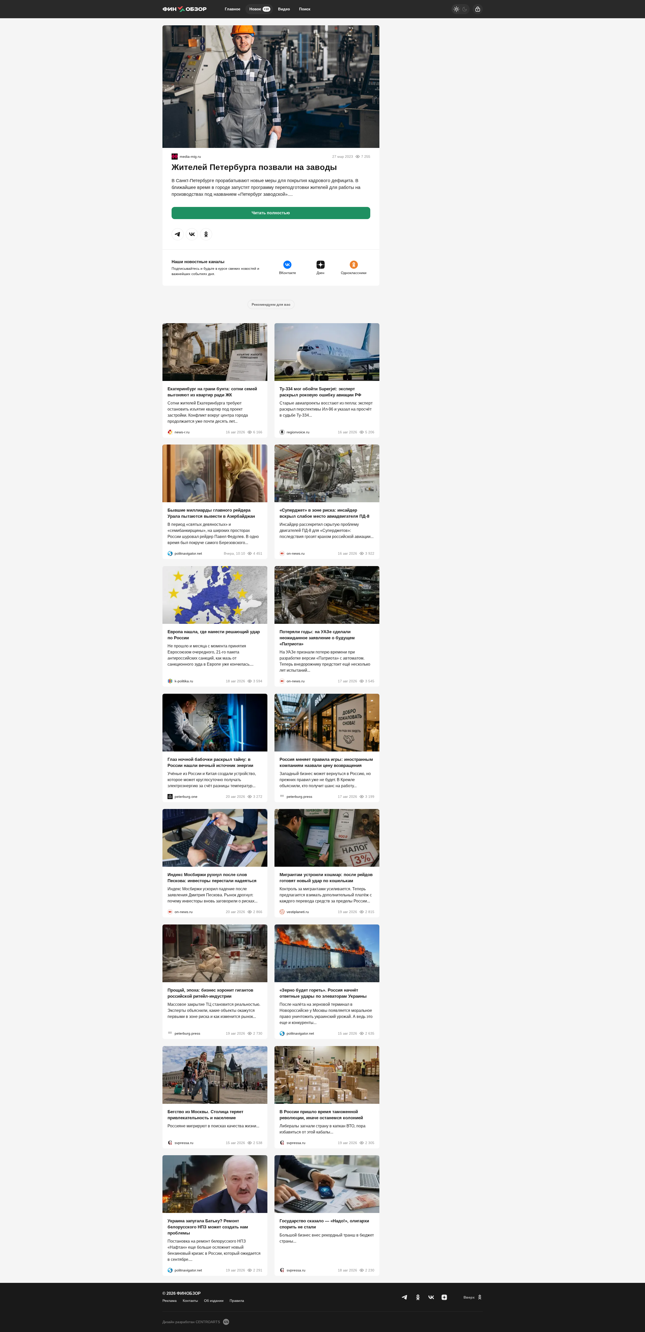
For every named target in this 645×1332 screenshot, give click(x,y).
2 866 (257, 912)
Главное (232, 9)
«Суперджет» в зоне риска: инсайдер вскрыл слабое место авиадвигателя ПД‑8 (324, 513)
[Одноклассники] (418, 1297)
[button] (178, 234)
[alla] (175, 156)
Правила (237, 1301)
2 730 (257, 1033)
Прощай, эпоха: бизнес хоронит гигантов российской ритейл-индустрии (210, 993)
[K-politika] (170, 681)
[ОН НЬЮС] (282, 553)
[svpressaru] (170, 1142)
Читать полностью (271, 213)
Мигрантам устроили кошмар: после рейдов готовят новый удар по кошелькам (326, 877)
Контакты (190, 1301)
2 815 (369, 912)
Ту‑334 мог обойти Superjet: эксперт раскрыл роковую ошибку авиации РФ (320, 391)
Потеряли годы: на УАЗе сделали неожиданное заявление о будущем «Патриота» (317, 637)
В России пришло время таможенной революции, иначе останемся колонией (321, 1114)
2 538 (257, 1143)
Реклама (169, 1301)
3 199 (369, 796)
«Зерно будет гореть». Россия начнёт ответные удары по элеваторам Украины (323, 993)
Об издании (214, 1301)
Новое (259, 9)
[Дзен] (444, 1297)
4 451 (257, 553)
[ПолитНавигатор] (170, 553)
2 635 (369, 1033)
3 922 (369, 553)
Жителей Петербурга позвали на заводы (254, 167)
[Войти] (478, 9)
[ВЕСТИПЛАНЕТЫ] (282, 911)
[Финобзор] (184, 9)
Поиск (304, 9)
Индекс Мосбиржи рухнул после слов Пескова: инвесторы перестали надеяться (212, 877)
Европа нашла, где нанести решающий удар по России (214, 634)
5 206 (369, 432)
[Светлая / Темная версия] (460, 9)
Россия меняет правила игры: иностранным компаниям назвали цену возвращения (326, 762)
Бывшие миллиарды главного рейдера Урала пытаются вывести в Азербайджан (211, 513)
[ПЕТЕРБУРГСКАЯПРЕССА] (282, 796)
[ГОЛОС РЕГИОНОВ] (282, 431)
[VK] (431, 1297)
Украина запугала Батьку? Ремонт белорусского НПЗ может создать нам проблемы (208, 1227)
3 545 (369, 681)
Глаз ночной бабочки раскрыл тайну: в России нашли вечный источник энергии (210, 762)
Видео (284, 9)
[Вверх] (473, 1297)
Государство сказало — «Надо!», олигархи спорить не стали (324, 1224)
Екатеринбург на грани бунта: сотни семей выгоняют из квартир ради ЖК (212, 391)
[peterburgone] (170, 796)
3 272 (257, 796)
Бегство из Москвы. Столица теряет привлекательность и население (205, 1114)
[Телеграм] (405, 1297)
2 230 (369, 1270)
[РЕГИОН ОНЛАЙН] (170, 431)
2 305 (369, 1143)
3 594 (257, 681)
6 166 (257, 432)
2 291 (257, 1270)
